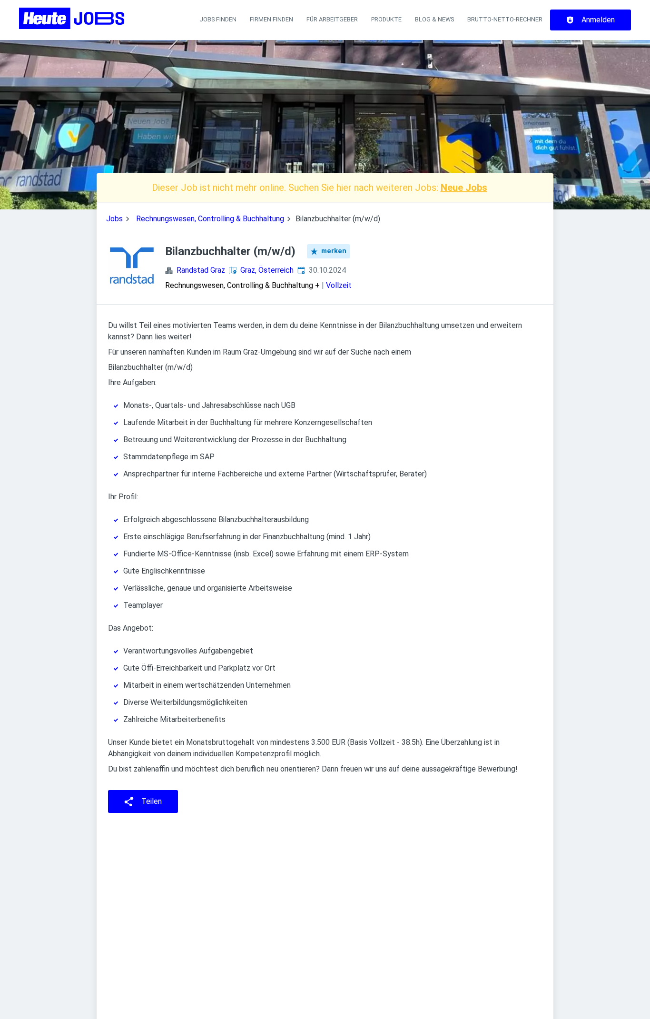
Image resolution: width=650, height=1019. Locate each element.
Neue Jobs (464, 187)
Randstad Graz (201, 270)
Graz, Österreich (267, 270)
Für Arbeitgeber (332, 19)
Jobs (114, 218)
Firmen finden (271, 19)
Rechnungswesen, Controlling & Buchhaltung (210, 218)
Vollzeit (339, 285)
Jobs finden (217, 19)
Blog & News (434, 19)
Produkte (386, 19)
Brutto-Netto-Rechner (504, 19)
